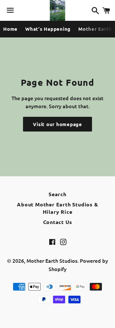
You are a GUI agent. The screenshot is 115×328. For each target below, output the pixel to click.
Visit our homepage (57, 124)
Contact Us (57, 222)
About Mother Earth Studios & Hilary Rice (57, 208)
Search (57, 194)
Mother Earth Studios (52, 260)
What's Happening (48, 29)
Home (10, 29)
